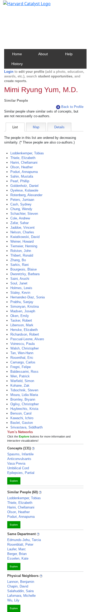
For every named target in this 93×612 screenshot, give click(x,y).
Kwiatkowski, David (25, 237)
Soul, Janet (18, 283)
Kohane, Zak (19, 385)
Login (8, 72)
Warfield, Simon (22, 381)
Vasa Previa (16, 463)
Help (69, 54)
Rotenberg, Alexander (26, 195)
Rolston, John (20, 251)
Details (59, 127)
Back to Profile (72, 107)
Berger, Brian (17, 554)
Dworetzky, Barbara (25, 274)
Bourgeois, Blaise (23, 269)
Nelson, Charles (22, 232)
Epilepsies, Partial (20, 473)
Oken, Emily (19, 316)
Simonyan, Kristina (24, 306)
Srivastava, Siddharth (26, 427)
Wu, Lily (13, 600)
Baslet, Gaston (21, 423)
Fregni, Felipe (20, 367)
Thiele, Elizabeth (22, 158)
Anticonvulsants (19, 459)
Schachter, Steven (24, 214)
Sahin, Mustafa (21, 176)
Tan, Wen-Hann (21, 353)
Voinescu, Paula (22, 344)
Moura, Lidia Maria (24, 395)
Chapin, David (17, 586)
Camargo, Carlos (22, 362)
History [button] (17, 64)
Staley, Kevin (20, 293)
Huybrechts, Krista (24, 409)
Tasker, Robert (21, 320)
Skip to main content (21, 6)
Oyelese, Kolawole (24, 190)
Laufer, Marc (16, 549)
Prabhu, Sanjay (21, 302)
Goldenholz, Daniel (24, 186)
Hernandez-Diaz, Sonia (27, 297)
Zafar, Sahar (19, 223)
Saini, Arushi (19, 279)
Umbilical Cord (18, 468)
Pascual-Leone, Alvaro (27, 339)
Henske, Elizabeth (24, 330)
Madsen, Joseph (22, 311)
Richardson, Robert (24, 334)
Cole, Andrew (20, 218)
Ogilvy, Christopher (24, 404)
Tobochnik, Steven (24, 390)
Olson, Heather (21, 167)
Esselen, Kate (17, 558)
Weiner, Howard (22, 241)
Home (17, 54)
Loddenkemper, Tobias (27, 153)
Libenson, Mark (21, 325)
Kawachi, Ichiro (21, 418)
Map (36, 127)
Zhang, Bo (18, 260)
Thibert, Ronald (21, 255)
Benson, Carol (21, 413)
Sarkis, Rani (19, 265)
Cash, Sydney (21, 204)
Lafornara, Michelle (21, 596)
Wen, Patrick (20, 376)
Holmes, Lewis (21, 288)
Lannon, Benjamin (20, 582)
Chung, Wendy (21, 209)
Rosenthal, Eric (21, 358)
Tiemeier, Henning (23, 246)
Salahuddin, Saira (20, 591)
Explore (14, 481)
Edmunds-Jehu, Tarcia (24, 540)
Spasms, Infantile (20, 454)
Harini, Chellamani (23, 162)
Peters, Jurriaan (22, 200)
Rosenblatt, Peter (20, 544)
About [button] (43, 54)
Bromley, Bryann (22, 399)
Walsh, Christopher (24, 348)
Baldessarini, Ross (24, 371)
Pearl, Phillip (19, 181)
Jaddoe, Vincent (22, 227)
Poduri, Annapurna (24, 172)
